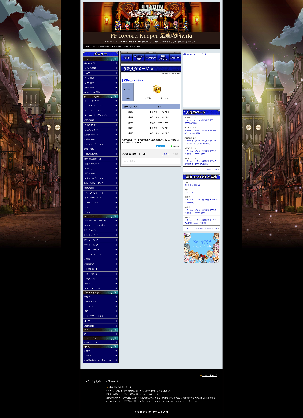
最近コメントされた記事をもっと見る (202, 228)
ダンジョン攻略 (139, 58)
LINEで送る (175, 146)
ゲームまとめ (160, 411)
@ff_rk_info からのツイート (195, 54)
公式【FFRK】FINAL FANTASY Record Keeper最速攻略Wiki (151, 36)
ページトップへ (189, 269)
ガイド (127, 58)
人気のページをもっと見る (206, 169)
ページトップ (209, 375)
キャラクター (151, 58)
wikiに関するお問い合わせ (120, 387)
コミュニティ (175, 58)
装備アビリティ (163, 58)
